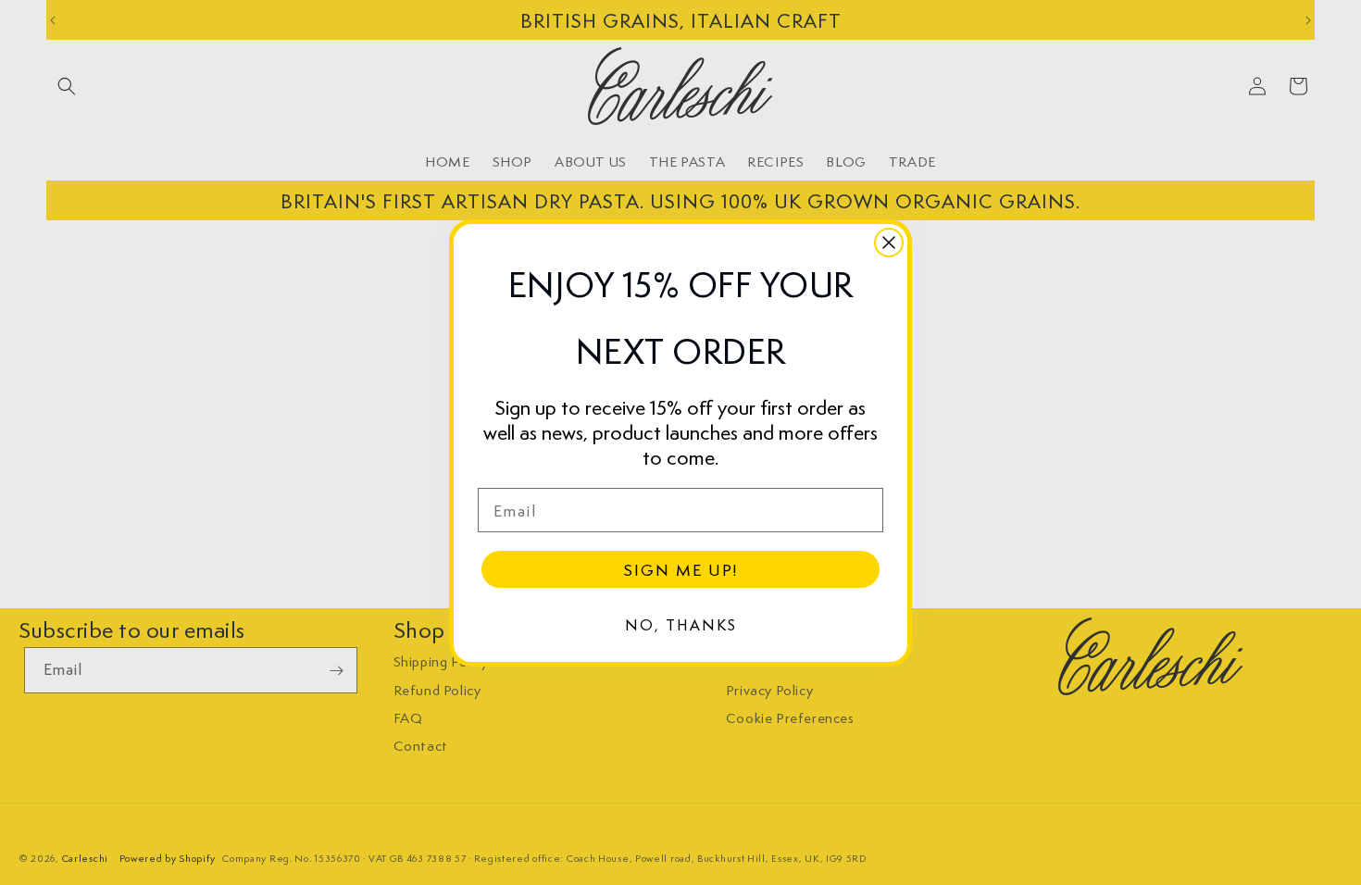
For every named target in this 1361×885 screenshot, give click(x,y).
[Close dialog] (889, 242)
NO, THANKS (681, 624)
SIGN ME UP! (680, 569)
